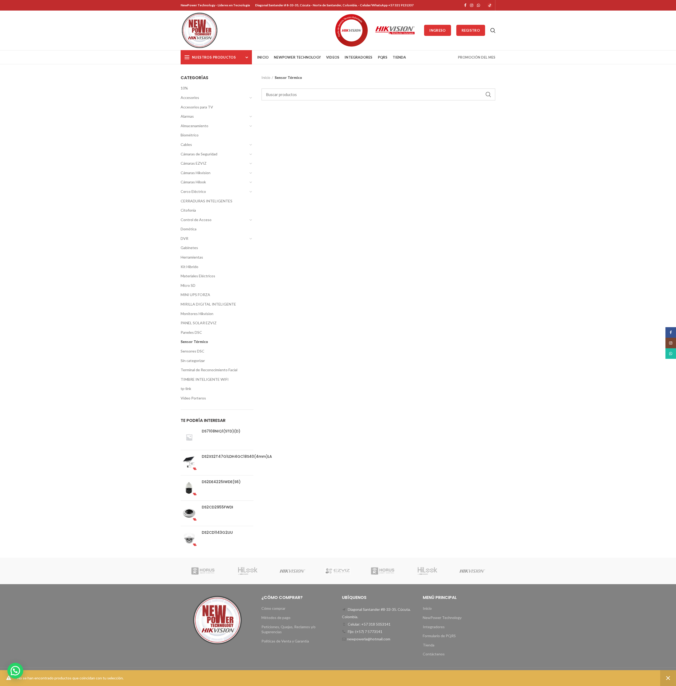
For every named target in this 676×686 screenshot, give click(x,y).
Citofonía (188, 210)
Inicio (265, 77)
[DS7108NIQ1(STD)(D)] (189, 437)
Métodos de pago (275, 617)
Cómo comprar (273, 608)
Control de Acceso (196, 219)
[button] (15, 671)
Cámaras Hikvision (195, 172)
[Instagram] (471, 5)
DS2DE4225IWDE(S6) (221, 481)
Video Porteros (193, 398)
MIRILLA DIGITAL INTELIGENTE (208, 304)
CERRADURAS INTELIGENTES (206, 201)
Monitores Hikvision (197, 313)
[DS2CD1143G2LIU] (189, 538)
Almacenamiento (194, 125)
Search (488, 94)
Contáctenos (434, 654)
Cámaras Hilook (193, 182)
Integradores (434, 627)
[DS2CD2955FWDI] (189, 513)
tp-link (186, 388)
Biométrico (190, 135)
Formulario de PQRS (439, 635)
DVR (184, 238)
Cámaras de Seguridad (199, 154)
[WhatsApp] (478, 5)
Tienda (428, 645)
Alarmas (187, 116)
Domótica (188, 229)
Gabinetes (189, 247)
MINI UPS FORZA (195, 294)
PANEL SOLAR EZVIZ (199, 323)
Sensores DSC (192, 351)
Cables (186, 144)
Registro (471, 30)
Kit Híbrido (189, 266)
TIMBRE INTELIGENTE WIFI (205, 379)
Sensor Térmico (194, 341)
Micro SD (188, 285)
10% (184, 88)
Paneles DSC (191, 332)
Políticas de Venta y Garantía (285, 641)
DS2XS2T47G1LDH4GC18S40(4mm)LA (237, 456)
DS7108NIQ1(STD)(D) (221, 431)
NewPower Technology (442, 617)
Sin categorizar (193, 360)
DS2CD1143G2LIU (217, 532)
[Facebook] (465, 5)
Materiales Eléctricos (198, 276)
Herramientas (192, 257)
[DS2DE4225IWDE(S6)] (189, 488)
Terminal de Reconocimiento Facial (209, 370)
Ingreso (437, 30)
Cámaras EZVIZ (193, 163)
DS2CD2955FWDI (217, 507)
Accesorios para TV (197, 107)
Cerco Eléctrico (193, 191)
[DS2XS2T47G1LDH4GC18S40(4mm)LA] (189, 462)
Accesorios (190, 97)
